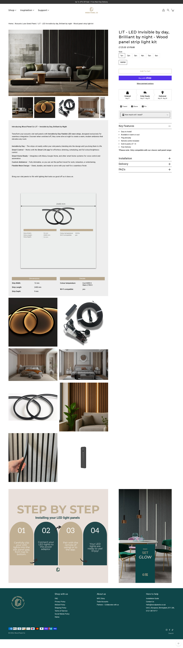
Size (120, 52)
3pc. (135, 56)
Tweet (125, 106)
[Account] (163, 10)
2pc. (128, 56)
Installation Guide (152, 598)
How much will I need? (134, 115)
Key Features (126, 126)
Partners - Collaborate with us (108, 605)
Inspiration (26, 10)
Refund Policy (60, 605)
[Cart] (173, 10)
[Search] (168, 10)
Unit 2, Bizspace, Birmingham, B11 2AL (160, 608)
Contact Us (150, 602)
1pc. (122, 56)
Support (42, 10)
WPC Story (101, 598)
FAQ (56, 598)
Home (10, 24)
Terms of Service (61, 611)
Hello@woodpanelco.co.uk (156, 605)
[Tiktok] (172, 630)
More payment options (145, 84)
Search (170, 633)
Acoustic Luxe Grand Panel (25, 24)
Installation (125, 158)
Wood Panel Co (20, 633)
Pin (145, 106)
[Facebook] (170, 630)
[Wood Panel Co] (91, 10)
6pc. (156, 56)
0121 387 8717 (151, 611)
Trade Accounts (102, 602)
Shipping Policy (60, 608)
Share (136, 106)
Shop (11, 10)
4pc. (142, 56)
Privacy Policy (60, 602)
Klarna (57, 617)
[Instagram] (167, 630)
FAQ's (122, 169)
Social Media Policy (62, 614)
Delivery (123, 163)
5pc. (149, 56)
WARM (123, 62)
